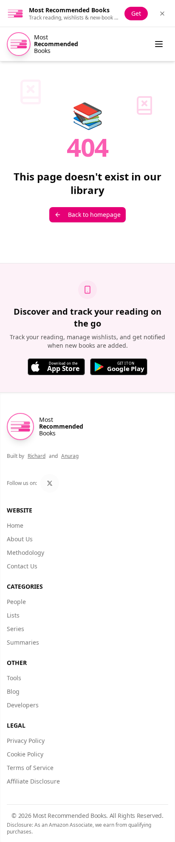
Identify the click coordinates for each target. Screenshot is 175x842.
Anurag (70, 456)
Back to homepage (94, 214)
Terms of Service (30, 768)
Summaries (23, 642)
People (16, 602)
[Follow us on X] (49, 483)
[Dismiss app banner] (162, 13)
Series (15, 629)
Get (136, 13)
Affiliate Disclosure (33, 781)
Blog (13, 691)
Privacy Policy (26, 741)
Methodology (25, 552)
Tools (14, 678)
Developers (23, 705)
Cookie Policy (25, 754)
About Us (20, 539)
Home (15, 525)
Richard (36, 456)
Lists (13, 615)
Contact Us (22, 566)
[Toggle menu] (159, 44)
